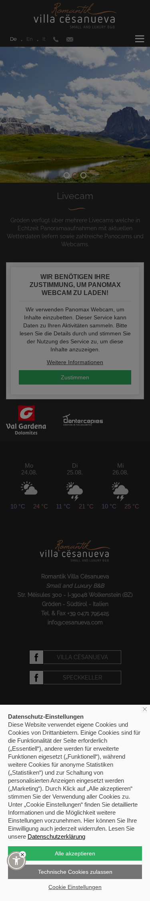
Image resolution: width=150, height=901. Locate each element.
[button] (16, 860)
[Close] (22, 854)
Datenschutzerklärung (56, 836)
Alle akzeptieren (75, 853)
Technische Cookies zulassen (75, 872)
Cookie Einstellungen (75, 887)
